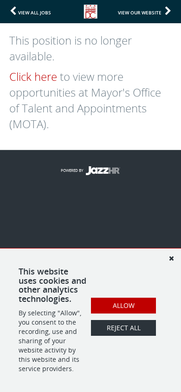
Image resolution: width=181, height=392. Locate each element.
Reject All (124, 327)
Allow (124, 305)
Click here (33, 76)
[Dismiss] (171, 258)
